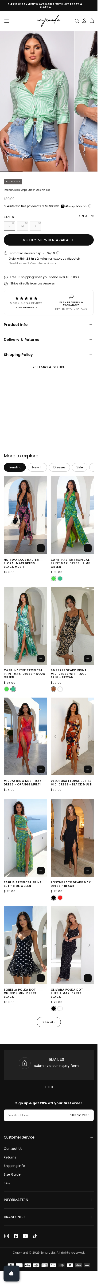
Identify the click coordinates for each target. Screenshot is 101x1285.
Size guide (86, 216)
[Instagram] (6, 1236)
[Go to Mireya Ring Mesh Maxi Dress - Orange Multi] (25, 736)
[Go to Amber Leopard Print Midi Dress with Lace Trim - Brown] (72, 626)
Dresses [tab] (59, 467)
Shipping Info (14, 1165)
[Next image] (42, 515)
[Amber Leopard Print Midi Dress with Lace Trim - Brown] (53, 689)
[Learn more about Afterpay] (67, 206)
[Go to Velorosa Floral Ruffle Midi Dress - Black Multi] (72, 736)
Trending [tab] (14, 467)
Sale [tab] (79, 467)
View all (49, 1022)
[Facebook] (16, 1236)
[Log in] (84, 21)
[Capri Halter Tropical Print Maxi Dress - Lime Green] (53, 578)
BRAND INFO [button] (14, 1217)
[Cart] (92, 21)
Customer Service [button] (19, 1137)
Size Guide (12, 1174)
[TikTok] (35, 1236)
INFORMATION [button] (16, 1200)
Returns (10, 1157)
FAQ (7, 1182)
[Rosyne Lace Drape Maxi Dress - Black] (53, 898)
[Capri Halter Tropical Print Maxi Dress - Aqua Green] (60, 578)
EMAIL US (56, 1059)
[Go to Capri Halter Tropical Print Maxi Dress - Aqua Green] (25, 626)
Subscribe (80, 1115)
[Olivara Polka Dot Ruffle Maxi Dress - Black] (53, 1008)
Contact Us (13, 1148)
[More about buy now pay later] (89, 205)
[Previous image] (8, 515)
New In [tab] (37, 467)
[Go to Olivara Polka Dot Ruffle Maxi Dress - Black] (72, 945)
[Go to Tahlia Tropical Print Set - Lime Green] (25, 838)
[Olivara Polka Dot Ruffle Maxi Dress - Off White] (60, 1008)
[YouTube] (25, 1236)
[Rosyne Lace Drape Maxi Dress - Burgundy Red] (60, 898)
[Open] (11, 1273)
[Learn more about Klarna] (82, 206)
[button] (6, 21)
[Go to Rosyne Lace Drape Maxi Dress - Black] (72, 838)
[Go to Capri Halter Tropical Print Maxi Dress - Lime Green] (72, 515)
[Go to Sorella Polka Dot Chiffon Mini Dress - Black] (25, 945)
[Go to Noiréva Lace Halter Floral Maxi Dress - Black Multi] (25, 515)
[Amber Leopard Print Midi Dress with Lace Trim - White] (60, 689)
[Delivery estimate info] (57, 252)
